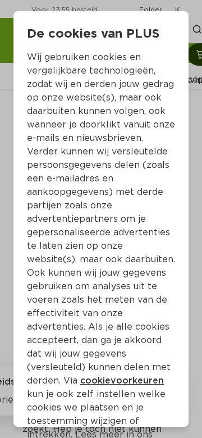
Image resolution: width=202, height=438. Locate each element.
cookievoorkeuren (122, 380)
